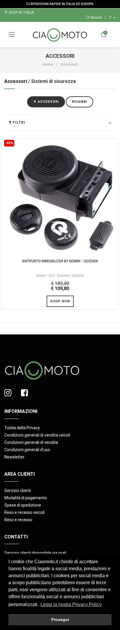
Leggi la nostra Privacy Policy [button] (71, 604)
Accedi (96, 17)
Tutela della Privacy (22, 427)
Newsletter (14, 457)
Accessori (15, 81)
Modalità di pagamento (25, 497)
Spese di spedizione (22, 505)
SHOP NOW (60, 301)
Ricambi (79, 102)
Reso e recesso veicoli (24, 512)
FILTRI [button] (18, 123)
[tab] (60, 122)
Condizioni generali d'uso (27, 449)
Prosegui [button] (60, 619)
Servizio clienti (17, 490)
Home (48, 64)
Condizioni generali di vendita (31, 442)
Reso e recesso (18, 519)
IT (111, 17)
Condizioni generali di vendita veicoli (37, 435)
